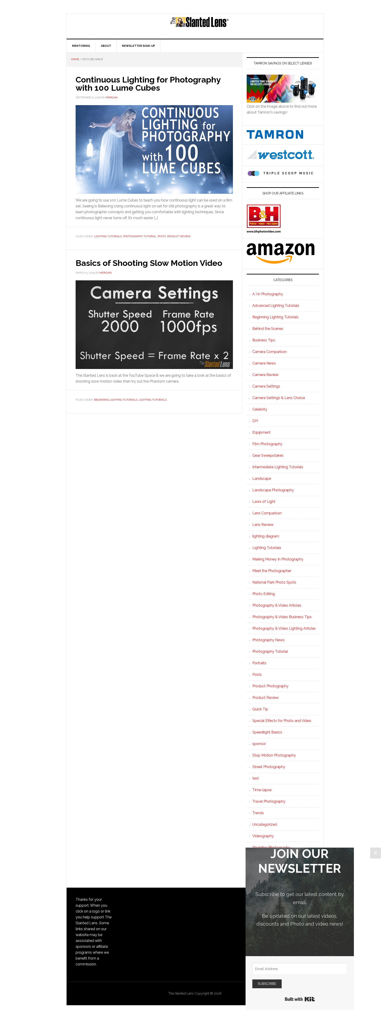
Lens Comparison (267, 513)
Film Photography (267, 444)
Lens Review (263, 525)
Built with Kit (300, 999)
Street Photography (268, 767)
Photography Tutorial (139, 236)
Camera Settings (266, 386)
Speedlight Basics (267, 732)
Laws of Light (263, 501)
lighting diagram (265, 536)
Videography (263, 836)
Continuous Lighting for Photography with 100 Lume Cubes (148, 83)
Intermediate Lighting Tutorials (277, 467)
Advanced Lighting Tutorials (275, 305)
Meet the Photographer (271, 571)
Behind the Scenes (267, 328)
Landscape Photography (273, 490)
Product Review (179, 236)
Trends (258, 813)
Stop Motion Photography (274, 755)
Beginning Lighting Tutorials (115, 399)
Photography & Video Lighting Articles (284, 628)
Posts (162, 236)
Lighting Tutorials (108, 236)
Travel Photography (269, 801)
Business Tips (263, 340)
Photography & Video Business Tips (282, 617)
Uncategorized (264, 824)
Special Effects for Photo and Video (281, 721)
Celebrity (259, 409)
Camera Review (265, 375)
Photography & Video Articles (276, 605)
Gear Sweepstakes (267, 455)
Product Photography (270, 686)
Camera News (264, 363)
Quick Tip (260, 709)
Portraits (259, 663)
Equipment (261, 432)
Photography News (268, 640)
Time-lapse (262, 790)
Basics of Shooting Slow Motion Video (149, 263)
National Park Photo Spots (274, 582)
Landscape (261, 478)
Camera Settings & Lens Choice (278, 398)
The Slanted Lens (199, 26)
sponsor (259, 744)
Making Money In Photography (277, 559)
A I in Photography (267, 294)
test (255, 778)
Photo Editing (263, 594)
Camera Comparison (269, 352)
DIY (255, 421)
